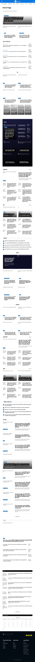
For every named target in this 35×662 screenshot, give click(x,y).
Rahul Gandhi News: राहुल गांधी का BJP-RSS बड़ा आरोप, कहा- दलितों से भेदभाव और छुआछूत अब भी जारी (24, 36)
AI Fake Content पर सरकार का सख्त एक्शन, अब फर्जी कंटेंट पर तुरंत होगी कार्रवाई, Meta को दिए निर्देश (11, 353)
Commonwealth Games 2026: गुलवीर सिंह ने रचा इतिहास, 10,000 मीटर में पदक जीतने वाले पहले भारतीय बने (27, 220)
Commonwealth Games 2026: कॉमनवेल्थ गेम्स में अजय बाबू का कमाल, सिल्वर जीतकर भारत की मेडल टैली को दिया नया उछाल (11, 226)
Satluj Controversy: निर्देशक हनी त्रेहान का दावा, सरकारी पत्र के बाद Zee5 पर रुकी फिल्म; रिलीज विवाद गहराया (22, 133)
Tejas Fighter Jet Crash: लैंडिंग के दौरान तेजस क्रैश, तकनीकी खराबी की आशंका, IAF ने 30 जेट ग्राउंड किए (11, 364)
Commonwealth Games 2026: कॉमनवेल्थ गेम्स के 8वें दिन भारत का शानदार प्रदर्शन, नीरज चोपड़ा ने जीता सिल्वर (25, 216)
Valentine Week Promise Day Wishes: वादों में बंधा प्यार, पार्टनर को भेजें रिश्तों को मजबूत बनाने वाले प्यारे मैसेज (10, 162)
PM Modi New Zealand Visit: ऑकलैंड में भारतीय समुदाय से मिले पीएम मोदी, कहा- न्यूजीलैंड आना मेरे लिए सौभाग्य (25, 282)
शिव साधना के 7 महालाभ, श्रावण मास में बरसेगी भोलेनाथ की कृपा (15, 409)
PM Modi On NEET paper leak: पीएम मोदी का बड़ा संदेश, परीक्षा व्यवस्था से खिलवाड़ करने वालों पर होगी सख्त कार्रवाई (10, 333)
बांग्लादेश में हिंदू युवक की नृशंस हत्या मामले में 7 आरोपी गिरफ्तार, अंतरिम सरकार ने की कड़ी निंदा (15, 555)
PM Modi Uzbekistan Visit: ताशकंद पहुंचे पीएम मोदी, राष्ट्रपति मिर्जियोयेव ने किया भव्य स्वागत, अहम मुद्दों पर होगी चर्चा (13, 19)
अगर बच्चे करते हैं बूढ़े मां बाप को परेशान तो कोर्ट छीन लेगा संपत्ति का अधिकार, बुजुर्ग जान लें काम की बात (18, 405)
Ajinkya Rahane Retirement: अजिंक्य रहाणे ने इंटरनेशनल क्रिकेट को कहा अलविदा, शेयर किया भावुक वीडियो (12, 220)
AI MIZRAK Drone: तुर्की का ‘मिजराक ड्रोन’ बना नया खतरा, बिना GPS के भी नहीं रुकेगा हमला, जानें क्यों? (11, 358)
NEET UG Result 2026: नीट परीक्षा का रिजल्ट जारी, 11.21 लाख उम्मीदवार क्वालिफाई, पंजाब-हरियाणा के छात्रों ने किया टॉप (26, 333)
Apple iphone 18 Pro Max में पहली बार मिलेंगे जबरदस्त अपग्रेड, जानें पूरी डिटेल (27, 358)
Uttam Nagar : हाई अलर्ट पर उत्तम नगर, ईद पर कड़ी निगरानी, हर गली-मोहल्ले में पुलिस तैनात (14, 545)
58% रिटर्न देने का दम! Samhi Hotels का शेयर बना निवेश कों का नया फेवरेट (17, 249)
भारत (5, 33)
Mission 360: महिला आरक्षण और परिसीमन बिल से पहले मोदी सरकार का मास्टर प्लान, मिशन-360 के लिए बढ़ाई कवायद (12, 185)
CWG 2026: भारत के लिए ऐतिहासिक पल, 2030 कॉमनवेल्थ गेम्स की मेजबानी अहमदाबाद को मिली (9, 216)
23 (30, 624)
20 (17, 624)
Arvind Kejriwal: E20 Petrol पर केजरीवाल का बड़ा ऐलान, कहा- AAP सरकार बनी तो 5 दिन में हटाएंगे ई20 (15, 62)
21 (21, 624)
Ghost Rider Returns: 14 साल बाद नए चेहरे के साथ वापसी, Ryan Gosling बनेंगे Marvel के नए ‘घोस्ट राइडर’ (22, 125)
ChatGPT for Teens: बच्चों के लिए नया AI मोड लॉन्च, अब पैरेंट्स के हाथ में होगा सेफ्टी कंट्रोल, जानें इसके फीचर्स (25, 342)
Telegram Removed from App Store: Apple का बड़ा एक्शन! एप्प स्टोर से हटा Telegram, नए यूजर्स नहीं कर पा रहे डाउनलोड (27, 352)
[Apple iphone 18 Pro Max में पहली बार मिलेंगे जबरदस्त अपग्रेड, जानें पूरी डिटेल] (20, 357)
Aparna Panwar (7, 22)
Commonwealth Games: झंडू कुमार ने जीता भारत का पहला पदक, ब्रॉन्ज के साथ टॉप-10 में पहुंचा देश (26, 226)
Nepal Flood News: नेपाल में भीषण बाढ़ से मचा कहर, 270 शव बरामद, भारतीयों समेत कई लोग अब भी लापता (15, 57)
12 (13, 623)
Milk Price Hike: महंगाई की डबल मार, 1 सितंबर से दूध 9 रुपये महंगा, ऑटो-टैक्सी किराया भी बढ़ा (10, 101)
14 (21, 623)
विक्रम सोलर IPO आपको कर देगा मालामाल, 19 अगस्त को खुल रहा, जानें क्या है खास (18, 247)
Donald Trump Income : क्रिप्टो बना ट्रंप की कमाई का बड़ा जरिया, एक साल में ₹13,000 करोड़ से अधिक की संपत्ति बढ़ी (24, 298)
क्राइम (4, 538)
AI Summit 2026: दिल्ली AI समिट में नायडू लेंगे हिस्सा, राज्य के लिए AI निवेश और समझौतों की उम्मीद (26, 364)
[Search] (33, 1)
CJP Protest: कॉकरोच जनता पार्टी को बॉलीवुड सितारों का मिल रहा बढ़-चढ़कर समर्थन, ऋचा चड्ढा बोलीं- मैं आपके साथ (12, 199)
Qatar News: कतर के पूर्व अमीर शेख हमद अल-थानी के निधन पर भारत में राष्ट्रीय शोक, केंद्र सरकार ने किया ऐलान (9, 282)
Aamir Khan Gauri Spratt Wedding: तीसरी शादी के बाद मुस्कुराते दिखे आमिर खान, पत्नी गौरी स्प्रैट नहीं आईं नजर (22, 136)
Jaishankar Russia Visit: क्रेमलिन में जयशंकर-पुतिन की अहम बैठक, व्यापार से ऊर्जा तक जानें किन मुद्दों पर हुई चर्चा (14, 68)
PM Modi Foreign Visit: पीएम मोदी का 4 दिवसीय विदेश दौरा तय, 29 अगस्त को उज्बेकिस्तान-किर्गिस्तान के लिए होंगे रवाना (15, 46)
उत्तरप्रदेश (19, 98)
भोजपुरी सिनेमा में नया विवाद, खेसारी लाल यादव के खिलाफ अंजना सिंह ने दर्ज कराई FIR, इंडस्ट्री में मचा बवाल (22, 129)
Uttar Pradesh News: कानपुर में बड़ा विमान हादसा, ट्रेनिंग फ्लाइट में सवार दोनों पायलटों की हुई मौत (26, 101)
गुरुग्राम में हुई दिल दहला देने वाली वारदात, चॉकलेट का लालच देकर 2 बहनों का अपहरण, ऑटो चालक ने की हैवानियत (14, 550)
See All (30, 169)
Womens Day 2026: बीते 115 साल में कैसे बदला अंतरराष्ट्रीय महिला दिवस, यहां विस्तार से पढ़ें (25, 380)
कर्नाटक (19, 83)
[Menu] (1, 1)
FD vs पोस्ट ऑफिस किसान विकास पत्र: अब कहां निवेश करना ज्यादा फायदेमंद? (17, 243)
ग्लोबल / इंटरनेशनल (6, 278)
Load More (17, 516)
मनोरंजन (6, 127)
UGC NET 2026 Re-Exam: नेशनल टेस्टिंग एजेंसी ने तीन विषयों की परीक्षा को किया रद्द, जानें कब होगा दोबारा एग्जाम (26, 318)
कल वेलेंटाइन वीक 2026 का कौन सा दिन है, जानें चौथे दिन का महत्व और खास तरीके (25, 162)
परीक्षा (4, 315)
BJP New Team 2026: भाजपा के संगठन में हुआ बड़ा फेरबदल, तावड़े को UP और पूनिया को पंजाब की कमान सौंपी (25, 174)
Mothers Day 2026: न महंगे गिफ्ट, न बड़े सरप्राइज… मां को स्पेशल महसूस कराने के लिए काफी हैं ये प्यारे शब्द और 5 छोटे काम (10, 150)
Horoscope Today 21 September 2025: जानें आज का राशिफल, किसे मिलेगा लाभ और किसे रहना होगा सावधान (18, 412)
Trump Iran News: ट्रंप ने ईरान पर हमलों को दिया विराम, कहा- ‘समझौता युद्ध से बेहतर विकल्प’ (9, 260)
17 (4, 624)
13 (17, 623)
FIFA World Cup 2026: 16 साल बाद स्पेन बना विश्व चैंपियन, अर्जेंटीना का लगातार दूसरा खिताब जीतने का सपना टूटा (12, 232)
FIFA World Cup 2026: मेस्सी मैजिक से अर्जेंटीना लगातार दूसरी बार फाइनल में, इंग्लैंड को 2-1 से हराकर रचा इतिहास (27, 232)
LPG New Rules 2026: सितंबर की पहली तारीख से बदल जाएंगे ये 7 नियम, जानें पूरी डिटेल (10, 36)
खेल (4, 212)
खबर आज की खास (6, 15)
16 (30, 623)
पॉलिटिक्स (4, 180)
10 (4, 623)
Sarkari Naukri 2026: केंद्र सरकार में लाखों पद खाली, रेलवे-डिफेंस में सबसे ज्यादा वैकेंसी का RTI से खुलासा (10, 318)
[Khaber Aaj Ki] (17, 1)
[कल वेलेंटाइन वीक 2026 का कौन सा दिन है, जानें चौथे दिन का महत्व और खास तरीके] (24, 158)
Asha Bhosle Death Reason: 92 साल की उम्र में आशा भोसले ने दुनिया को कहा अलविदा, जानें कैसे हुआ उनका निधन (25, 150)
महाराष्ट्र (4, 98)
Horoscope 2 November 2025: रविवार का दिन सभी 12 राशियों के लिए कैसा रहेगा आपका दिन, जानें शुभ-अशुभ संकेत (18, 415)
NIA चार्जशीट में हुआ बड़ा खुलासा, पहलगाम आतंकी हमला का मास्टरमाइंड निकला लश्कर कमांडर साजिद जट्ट (15, 561)
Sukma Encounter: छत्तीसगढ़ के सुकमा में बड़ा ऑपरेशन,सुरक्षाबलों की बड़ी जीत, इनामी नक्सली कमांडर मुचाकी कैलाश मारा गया (17, 541)
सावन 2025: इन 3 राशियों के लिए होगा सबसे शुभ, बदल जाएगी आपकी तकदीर (17, 407)
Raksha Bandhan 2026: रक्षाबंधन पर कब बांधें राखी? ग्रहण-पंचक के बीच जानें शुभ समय (14, 51)
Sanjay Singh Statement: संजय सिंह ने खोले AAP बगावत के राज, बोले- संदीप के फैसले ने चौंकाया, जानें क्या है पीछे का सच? (12, 192)
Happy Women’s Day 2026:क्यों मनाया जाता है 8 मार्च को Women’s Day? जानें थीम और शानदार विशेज (10, 380)
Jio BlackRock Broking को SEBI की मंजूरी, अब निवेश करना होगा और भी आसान (17, 245)
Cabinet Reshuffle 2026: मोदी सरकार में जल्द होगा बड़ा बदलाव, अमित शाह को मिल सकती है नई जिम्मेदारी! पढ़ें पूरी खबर (27, 185)
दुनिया (20, 278)
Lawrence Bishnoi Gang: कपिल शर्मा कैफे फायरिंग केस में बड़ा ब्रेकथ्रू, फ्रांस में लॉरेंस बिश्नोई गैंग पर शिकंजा (10, 298)
